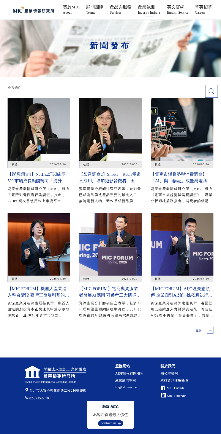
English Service (126, 387)
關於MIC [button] (71, 9)
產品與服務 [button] (120, 9)
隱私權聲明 (169, 373)
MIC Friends (175, 388)
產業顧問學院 (125, 380)
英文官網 (177, 9)
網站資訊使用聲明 (174, 380)
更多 (199, 330)
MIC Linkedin (176, 396)
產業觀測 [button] (149, 9)
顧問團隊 (94, 9)
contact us (108, 423)
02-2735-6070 (39, 398)
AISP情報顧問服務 (129, 373)
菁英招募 (203, 9)
